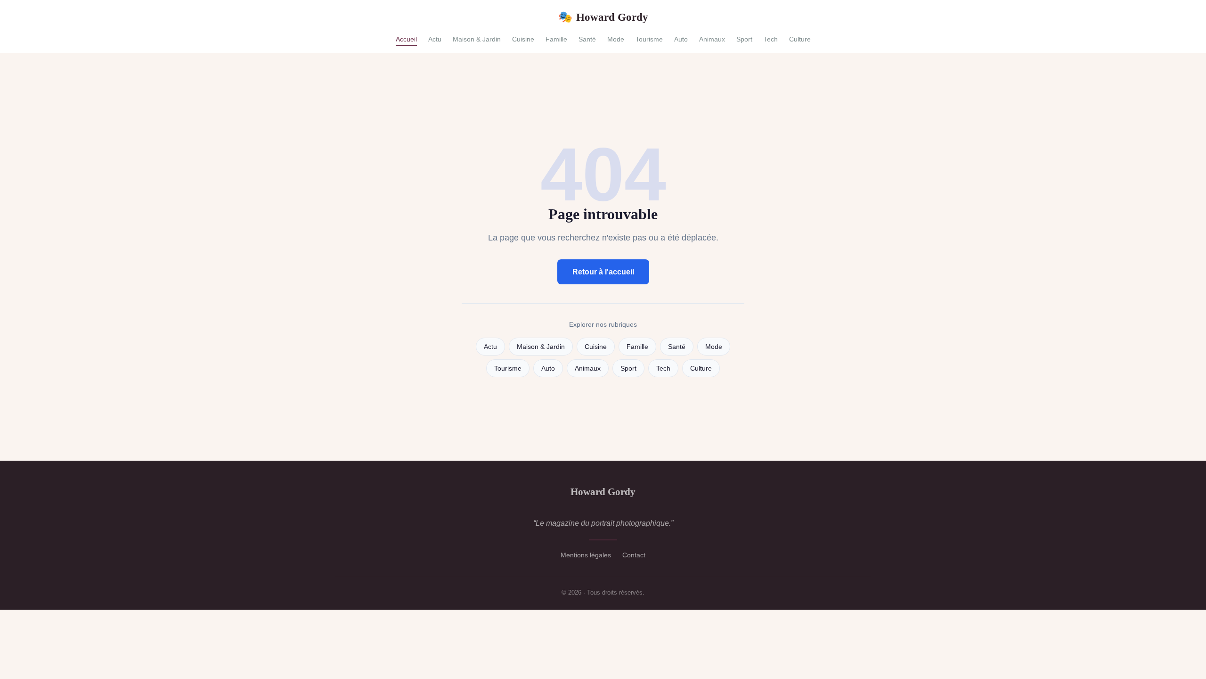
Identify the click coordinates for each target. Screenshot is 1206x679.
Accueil (406, 39)
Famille (556, 39)
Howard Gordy (603, 17)
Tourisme (649, 39)
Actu (434, 39)
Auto (681, 39)
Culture (800, 39)
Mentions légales (586, 555)
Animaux (712, 39)
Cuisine (523, 39)
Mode (615, 39)
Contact (633, 555)
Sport (744, 39)
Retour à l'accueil (603, 272)
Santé (587, 39)
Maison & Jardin (477, 39)
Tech (771, 39)
